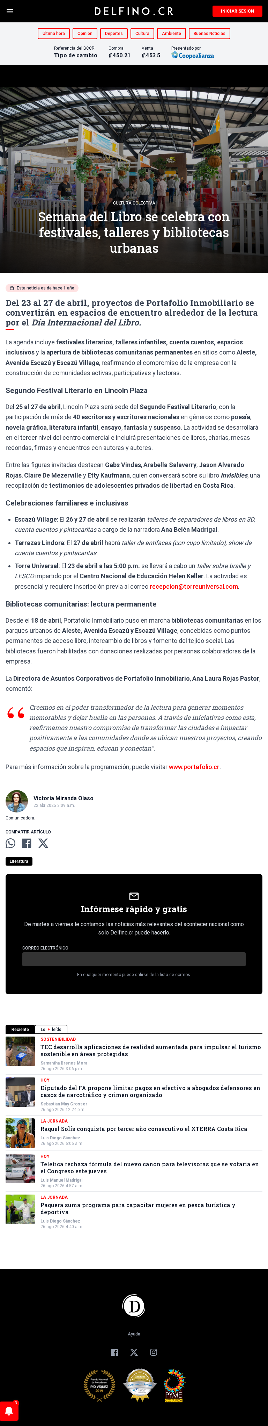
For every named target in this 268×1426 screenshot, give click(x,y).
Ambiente (171, 33)
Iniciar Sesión (237, 11)
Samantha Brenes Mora (63, 1063)
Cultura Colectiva (134, 203)
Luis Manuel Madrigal (61, 1180)
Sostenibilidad (58, 1039)
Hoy (45, 1080)
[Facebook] (114, 1352)
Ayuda (134, 1334)
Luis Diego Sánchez (60, 1137)
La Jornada (54, 1121)
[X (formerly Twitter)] (134, 1352)
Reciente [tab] (20, 1029)
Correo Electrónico (45, 948)
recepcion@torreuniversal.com (194, 586)
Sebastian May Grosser (63, 1104)
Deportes (114, 33)
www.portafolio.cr (194, 767)
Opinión (84, 33)
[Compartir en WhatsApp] (10, 843)
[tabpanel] (134, 1133)
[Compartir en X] (43, 843)
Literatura (19, 861)
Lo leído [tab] (51, 1029)
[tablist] (134, 1029)
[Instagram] (153, 1352)
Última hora (54, 33)
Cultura (142, 33)
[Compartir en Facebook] (26, 843)
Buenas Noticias (209, 33)
